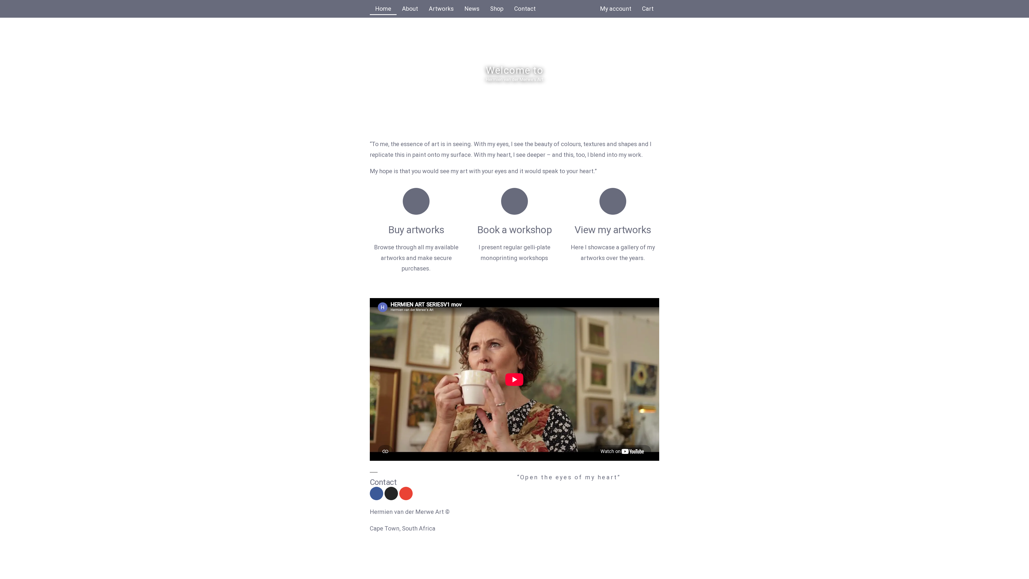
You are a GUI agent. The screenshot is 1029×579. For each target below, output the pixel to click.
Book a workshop (514, 230)
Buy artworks (416, 230)
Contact (525, 8)
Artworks (441, 8)
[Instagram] (391, 493)
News (471, 8)
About (410, 8)
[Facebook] (376, 493)
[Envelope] (406, 493)
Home (383, 8)
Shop (497, 8)
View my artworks (613, 230)
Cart (648, 8)
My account (615, 8)
